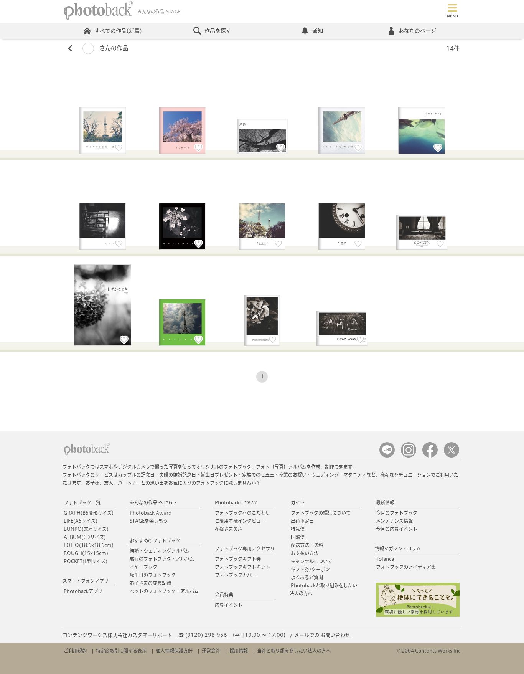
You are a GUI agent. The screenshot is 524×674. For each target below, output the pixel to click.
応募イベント (228, 605)
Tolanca (385, 559)
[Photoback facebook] (430, 456)
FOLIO (89, 545)
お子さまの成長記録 (150, 583)
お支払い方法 (304, 553)
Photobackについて (236, 502)
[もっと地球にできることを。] (418, 615)
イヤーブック (143, 567)
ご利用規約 (75, 650)
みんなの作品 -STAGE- (153, 502)
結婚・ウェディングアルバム (159, 550)
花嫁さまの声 (228, 529)
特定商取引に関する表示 (121, 650)
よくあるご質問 (307, 577)
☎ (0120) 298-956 (203, 635)
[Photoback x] (451, 456)
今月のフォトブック (396, 512)
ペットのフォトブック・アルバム (164, 591)
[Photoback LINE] (387, 456)
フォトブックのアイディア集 (406, 567)
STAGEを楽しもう (149, 521)
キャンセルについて (311, 561)
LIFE (80, 521)
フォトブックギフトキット (242, 567)
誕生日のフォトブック (153, 575)
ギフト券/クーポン (310, 569)
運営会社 (211, 650)
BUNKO (86, 529)
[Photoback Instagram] (408, 456)
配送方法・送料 (307, 545)
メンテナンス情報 (394, 521)
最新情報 (385, 502)
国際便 (298, 537)
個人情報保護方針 (174, 650)
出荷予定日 (302, 521)
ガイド (298, 502)
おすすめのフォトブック (155, 540)
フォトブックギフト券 (238, 559)
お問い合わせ (335, 635)
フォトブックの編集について (321, 512)
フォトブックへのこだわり (242, 512)
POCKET (85, 561)
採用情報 (238, 650)
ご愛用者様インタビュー (240, 521)
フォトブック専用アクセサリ (245, 548)
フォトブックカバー (235, 575)
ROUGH (86, 553)
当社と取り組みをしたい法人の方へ (294, 650)
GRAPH (89, 512)
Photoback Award (150, 512)
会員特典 (224, 594)
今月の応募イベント (396, 529)
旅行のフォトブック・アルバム (162, 559)
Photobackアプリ (83, 591)
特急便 (298, 529)
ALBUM (85, 537)
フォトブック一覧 (82, 502)
